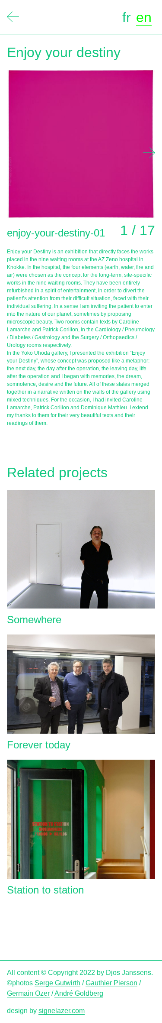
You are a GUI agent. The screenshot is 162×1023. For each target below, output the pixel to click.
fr (126, 17)
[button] (149, 153)
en (144, 17)
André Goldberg (78, 993)
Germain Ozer (28, 993)
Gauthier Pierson (111, 983)
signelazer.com (61, 1010)
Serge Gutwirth (57, 983)
